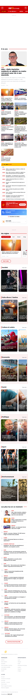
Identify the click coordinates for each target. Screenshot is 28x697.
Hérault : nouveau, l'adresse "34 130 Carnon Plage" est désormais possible (21, 113)
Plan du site (4, 684)
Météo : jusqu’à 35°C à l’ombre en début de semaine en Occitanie (6, 99)
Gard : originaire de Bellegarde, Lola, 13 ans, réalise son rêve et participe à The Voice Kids (15, 591)
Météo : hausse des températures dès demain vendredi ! (6, 159)
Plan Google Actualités (6, 686)
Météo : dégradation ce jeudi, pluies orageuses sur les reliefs (7, 144)
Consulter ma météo (14, 216)
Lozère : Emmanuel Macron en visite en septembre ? (6, 113)
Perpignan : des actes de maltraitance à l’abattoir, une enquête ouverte (7, 128)
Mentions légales (5, 687)
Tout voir (6, 261)
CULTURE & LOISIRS (5, 667)
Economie (6, 357)
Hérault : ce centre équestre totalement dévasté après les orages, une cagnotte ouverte (14, 579)
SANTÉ (2, 670)
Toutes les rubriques (5, 678)
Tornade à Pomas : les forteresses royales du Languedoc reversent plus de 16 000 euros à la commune (21, 129)
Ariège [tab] (24, 236)
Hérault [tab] (18, 236)
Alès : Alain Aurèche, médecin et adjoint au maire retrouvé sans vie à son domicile (13, 72)
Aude (19, 663)
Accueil (2, 676)
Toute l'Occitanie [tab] (6, 236)
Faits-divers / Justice (10, 297)
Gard (19, 660)
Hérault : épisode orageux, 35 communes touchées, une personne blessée (14, 629)
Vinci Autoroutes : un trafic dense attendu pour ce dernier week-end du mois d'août (14, 617)
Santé (4, 387)
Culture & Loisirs (8, 327)
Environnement (8, 477)
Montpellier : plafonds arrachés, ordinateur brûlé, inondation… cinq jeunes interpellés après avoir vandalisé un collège (15, 610)
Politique (5, 417)
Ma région (12, 11)
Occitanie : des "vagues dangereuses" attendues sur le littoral (14, 635)
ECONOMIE (3, 669)
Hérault (19, 661)
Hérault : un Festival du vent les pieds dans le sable (15, 603)
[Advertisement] (14, 30)
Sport (4, 447)
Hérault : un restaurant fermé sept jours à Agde (21, 99)
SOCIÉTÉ (3, 663)
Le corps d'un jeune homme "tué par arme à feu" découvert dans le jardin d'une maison (15, 585)
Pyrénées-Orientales (22, 665)
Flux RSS (3, 680)
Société (5, 267)
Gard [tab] (13, 236)
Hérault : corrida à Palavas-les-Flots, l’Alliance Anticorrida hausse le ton (13, 623)
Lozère (19, 667)
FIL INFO (4, 11)
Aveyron (19, 669)
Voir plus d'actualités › (14, 641)
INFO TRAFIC (4, 661)
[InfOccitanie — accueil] (14, 8)
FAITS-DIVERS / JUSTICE (6, 665)
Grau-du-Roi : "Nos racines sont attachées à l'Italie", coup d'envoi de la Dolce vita (21, 145)
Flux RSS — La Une (5, 682)
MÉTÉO (21, 11)
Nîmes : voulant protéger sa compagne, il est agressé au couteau (15, 597)
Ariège (19, 670)
